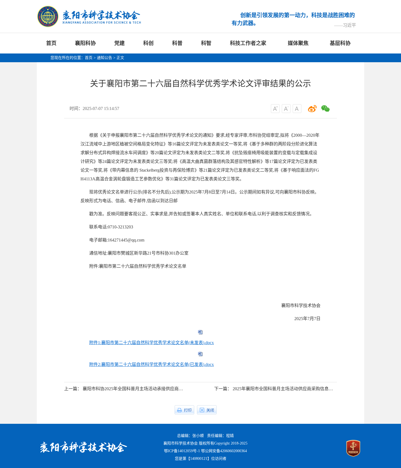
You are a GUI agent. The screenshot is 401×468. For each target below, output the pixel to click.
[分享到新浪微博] (312, 108)
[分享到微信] (325, 108)
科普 (177, 43)
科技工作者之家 (248, 43)
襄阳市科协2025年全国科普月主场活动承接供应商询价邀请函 (141, 388)
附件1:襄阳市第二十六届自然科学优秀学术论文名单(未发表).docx (151, 342)
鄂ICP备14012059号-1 (182, 451)
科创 (148, 43)
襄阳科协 (85, 43)
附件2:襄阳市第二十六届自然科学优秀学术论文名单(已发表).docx (151, 364)
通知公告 (104, 58)
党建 (119, 43)
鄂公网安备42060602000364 (224, 451)
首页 (51, 43)
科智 (206, 43)
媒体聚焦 (298, 43)
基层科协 (340, 43)
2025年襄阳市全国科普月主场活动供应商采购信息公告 (285, 388)
